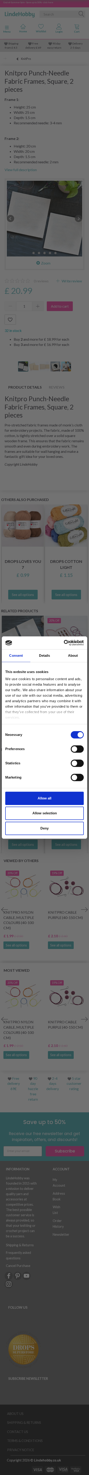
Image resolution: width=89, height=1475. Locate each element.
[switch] (77, 749)
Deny (44, 828)
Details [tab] (44, 655)
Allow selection (44, 813)
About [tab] (73, 655)
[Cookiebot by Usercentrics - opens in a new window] (64, 643)
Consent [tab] (16, 655)
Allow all (44, 798)
